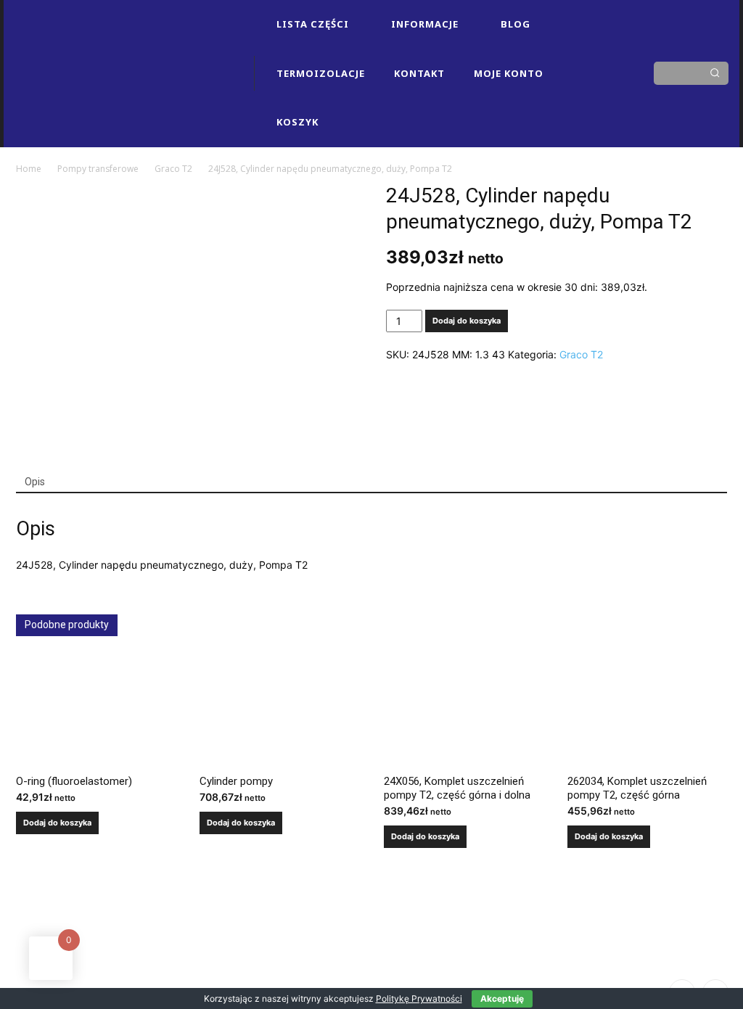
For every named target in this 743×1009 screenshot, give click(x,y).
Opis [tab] (35, 481)
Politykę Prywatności (419, 998)
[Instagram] (606, 48)
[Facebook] (582, 48)
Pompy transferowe (98, 168)
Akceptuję (502, 998)
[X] (582, 98)
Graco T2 (173, 168)
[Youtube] (606, 98)
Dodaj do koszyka (466, 321)
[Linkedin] (582, 73)
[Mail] (606, 73)
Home (28, 168)
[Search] (714, 73)
